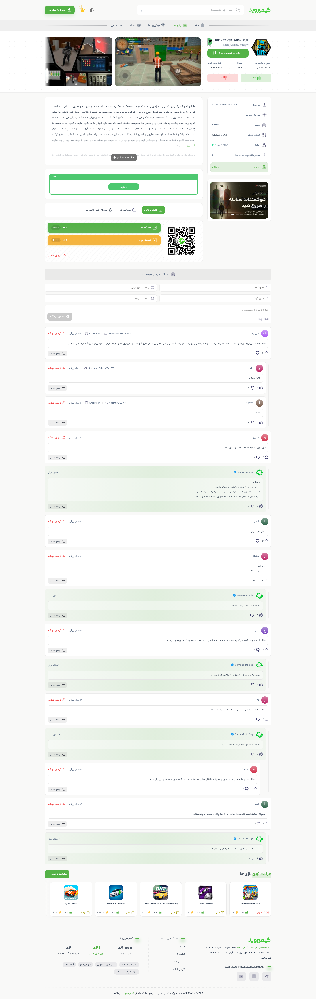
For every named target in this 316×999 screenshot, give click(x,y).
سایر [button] (114, 25)
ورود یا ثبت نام (56, 10)
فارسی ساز (85, 964)
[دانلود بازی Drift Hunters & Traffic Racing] (161, 899)
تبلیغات (180, 954)
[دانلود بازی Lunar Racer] (205, 899)
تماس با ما (179, 962)
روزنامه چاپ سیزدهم (126, 972)
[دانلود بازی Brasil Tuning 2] (116, 899)
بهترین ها (154, 25)
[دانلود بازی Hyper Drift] (71, 899)
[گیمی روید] (259, 10)
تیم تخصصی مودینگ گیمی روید (253, 948)
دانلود (123, 187)
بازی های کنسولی (106, 964)
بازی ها (177, 25)
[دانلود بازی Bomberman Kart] (250, 899)
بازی (225, 135)
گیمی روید (128, 993)
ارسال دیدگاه (57, 317)
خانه (196, 25)
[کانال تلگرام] (266, 976)
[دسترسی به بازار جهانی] (239, 200)
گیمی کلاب (179, 970)
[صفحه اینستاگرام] (254, 976)
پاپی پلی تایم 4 (129, 964)
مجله (132, 25)
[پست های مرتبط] (57, 874)
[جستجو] (238, 10)
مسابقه (216, 135)
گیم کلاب (69, 964)
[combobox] (215, 298)
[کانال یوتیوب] (241, 976)
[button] (246, 214)
